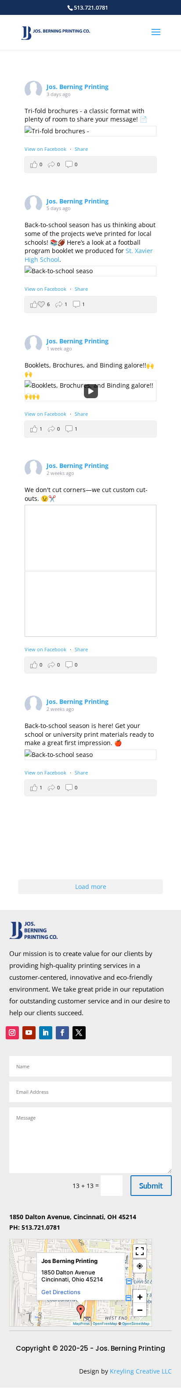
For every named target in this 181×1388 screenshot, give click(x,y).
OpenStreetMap (135, 1323)
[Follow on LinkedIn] (45, 1032)
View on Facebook (45, 149)
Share (81, 149)
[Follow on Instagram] (12, 1032)
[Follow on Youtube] (29, 1032)
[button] (81, 1312)
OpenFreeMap (105, 1323)
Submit (151, 1186)
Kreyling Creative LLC (141, 1371)
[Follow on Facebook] (62, 1032)
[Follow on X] (79, 1032)
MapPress (81, 1323)
